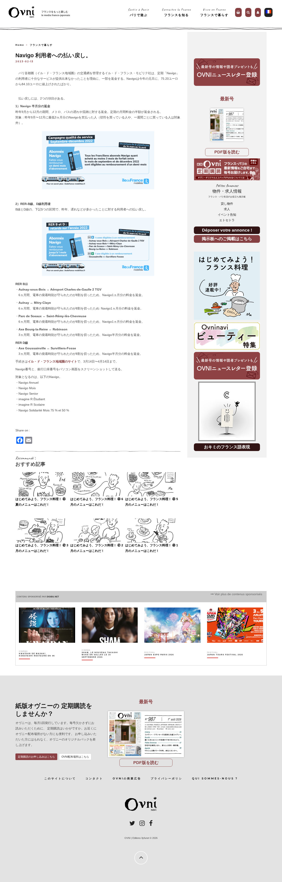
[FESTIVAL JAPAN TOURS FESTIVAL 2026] (225, 662)
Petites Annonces (227, 190)
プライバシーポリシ (166, 778)
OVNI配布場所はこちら (75, 756)
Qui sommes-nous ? (215, 778)
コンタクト (94, 778)
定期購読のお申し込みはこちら (36, 756)
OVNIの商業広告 (127, 778)
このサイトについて (60, 778)
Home (19, 45)
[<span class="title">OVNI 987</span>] (227, 125)
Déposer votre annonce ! (227, 230)
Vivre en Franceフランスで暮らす (214, 12)
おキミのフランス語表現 (227, 447)
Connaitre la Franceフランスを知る (176, 12)
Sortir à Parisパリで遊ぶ (138, 12)
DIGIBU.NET (53, 597)
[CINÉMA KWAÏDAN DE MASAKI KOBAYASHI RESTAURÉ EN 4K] (37, 662)
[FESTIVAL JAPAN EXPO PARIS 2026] (159, 662)
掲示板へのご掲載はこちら (227, 238)
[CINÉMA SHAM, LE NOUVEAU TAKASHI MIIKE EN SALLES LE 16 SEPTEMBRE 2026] (100, 662)
